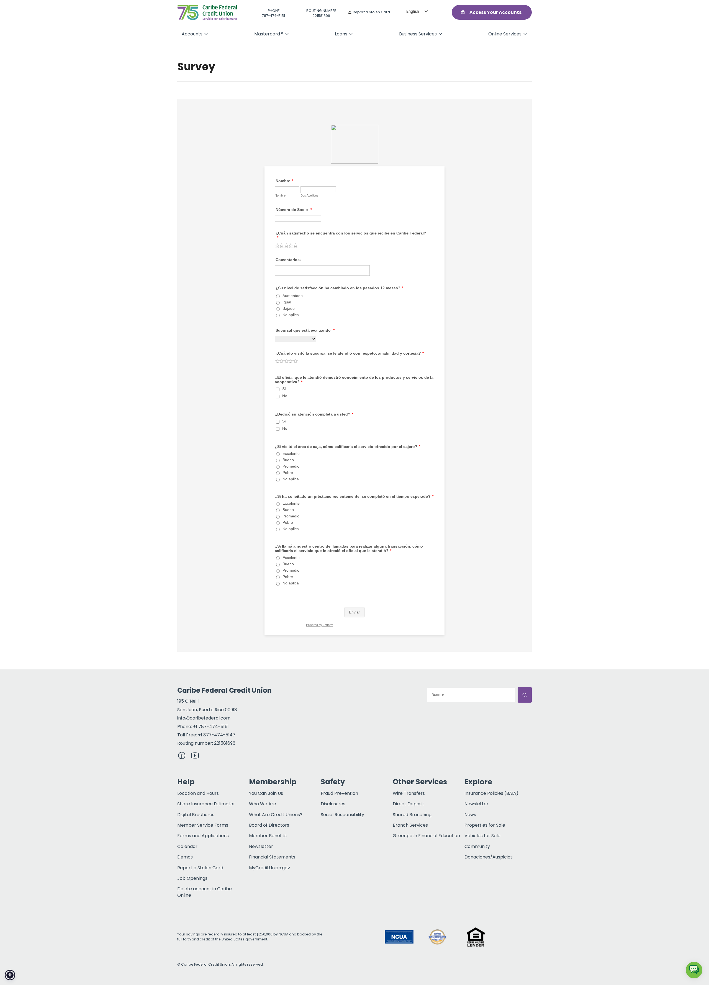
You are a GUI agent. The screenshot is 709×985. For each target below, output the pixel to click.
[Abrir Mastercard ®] (287, 34)
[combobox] (471, 695)
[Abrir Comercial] (440, 34)
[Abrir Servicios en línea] (525, 34)
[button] (514, 937)
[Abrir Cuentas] (206, 34)
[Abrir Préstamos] (351, 34)
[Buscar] (525, 695)
